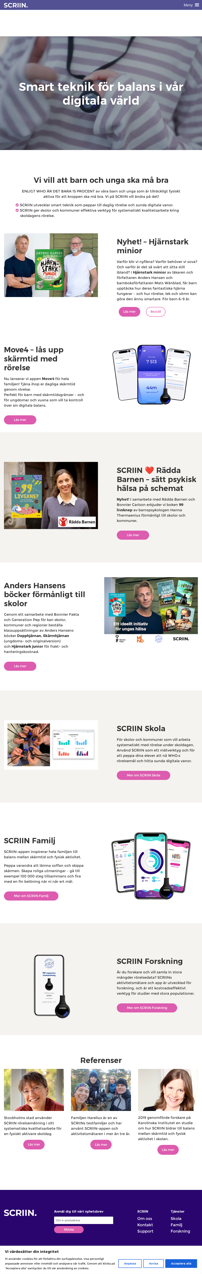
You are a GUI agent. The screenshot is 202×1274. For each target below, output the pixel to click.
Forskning (180, 1231)
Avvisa (153, 1263)
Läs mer (129, 311)
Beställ (156, 311)
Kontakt (145, 1224)
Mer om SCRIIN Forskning (147, 1008)
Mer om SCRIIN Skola (143, 775)
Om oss (144, 1218)
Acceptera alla (181, 1263)
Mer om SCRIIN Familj (31, 896)
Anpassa (130, 1263)
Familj (176, 1224)
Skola (176, 1218)
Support (145, 1231)
